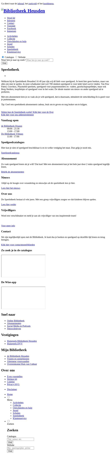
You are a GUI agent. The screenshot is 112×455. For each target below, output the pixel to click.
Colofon (11, 381)
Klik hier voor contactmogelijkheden (18, 244)
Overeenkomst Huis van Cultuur (22, 364)
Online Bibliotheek (15, 320)
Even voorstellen (14, 376)
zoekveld (32, 3)
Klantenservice (14, 52)
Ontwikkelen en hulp (16, 41)
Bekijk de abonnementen (12, 172)
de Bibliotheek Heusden (18, 356)
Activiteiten (12, 36)
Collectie (11, 38)
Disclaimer (12, 389)
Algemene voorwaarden (18, 361)
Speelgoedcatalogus (10, 153)
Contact (10, 23)
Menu (9, 400)
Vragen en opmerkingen (18, 359)
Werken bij (12, 379)
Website (10, 445)
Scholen (10, 46)
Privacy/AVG (13, 384)
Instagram (11, 31)
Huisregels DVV (15, 343)
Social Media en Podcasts (18, 326)
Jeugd (9, 44)
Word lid (11, 18)
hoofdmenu (48, 3)
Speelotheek (12, 49)
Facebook (11, 28)
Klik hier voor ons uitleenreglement (17, 114)
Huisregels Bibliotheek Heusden (22, 341)
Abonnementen (14, 323)
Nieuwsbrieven (14, 328)
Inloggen (11, 20)
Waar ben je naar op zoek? (13, 60)
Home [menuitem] (10, 394)
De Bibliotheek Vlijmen (12, 134)
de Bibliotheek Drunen (11, 126)
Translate (11, 26)
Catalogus (11, 436)
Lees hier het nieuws (10, 188)
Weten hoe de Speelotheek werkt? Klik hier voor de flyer (27, 112)
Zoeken (10, 424)
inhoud (21, 3)
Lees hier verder (8, 204)
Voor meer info (8, 225)
